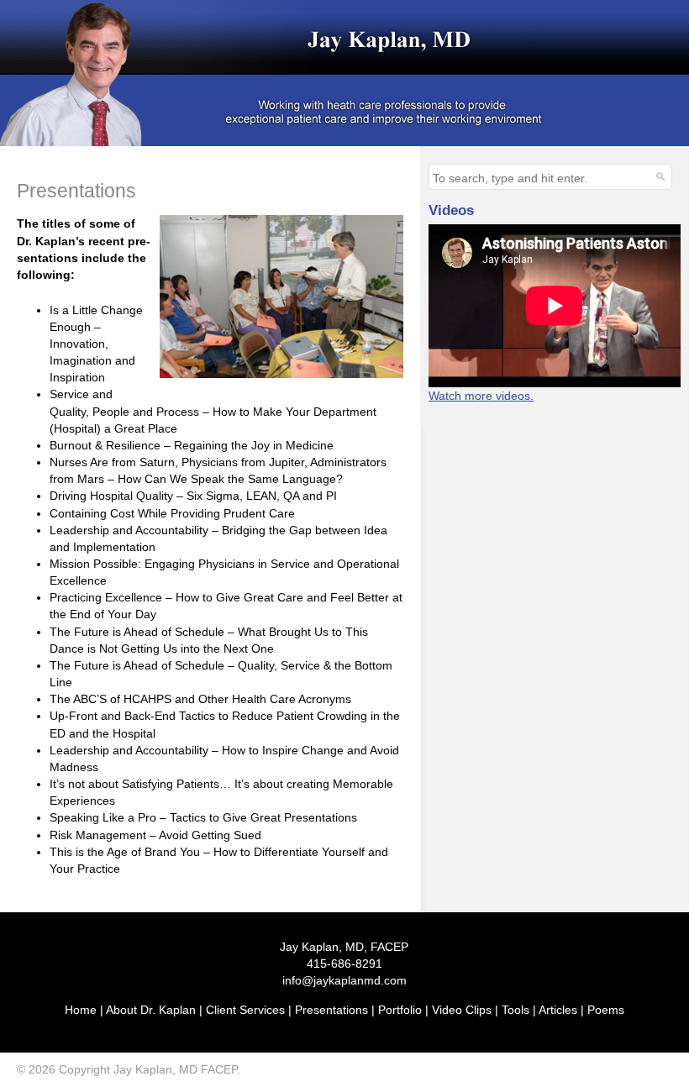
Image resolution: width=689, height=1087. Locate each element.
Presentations (331, 1009)
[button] (659, 175)
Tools (515, 1009)
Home (81, 1009)
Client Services (245, 1009)
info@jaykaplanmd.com (344, 980)
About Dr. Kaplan (151, 1009)
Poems (605, 1009)
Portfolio (400, 1009)
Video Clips (462, 1009)
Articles (558, 1009)
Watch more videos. (481, 395)
